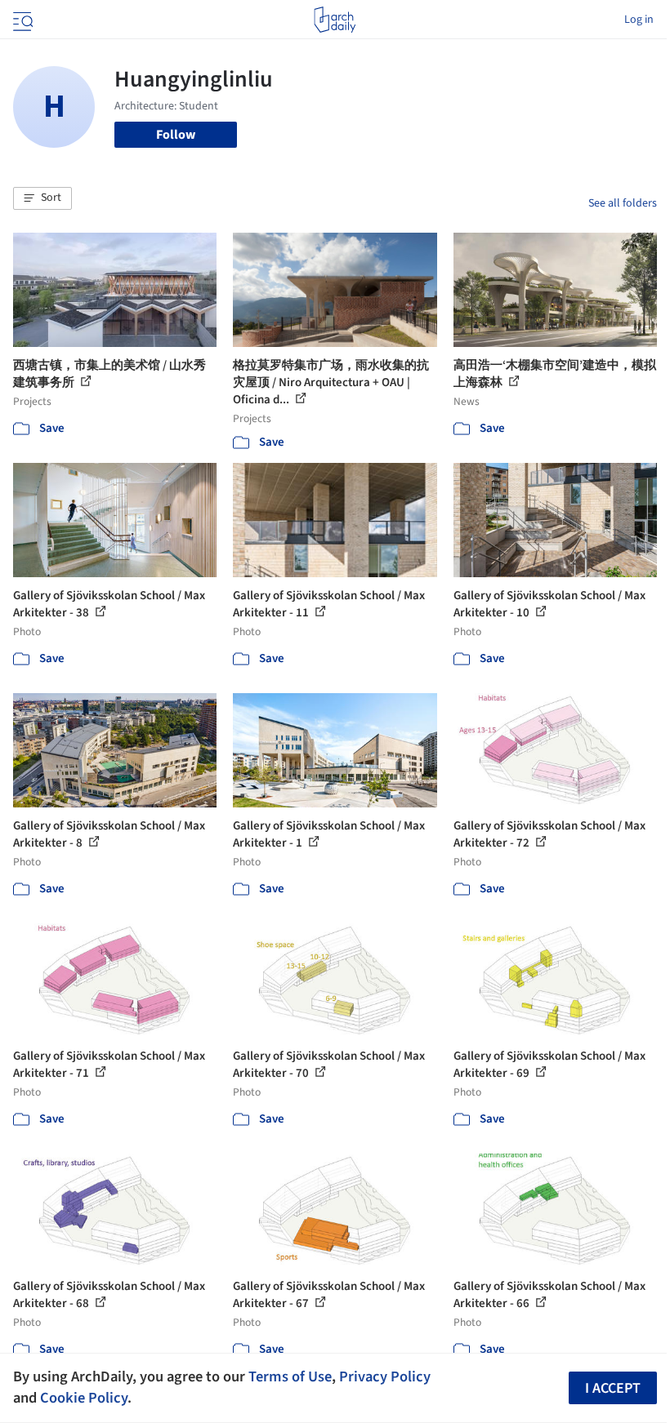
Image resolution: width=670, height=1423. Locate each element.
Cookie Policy (83, 1397)
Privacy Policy (385, 1376)
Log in (639, 19)
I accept (613, 1388)
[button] (42, 198)
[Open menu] (21, 19)
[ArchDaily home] (334, 20)
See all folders (622, 203)
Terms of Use (290, 1376)
